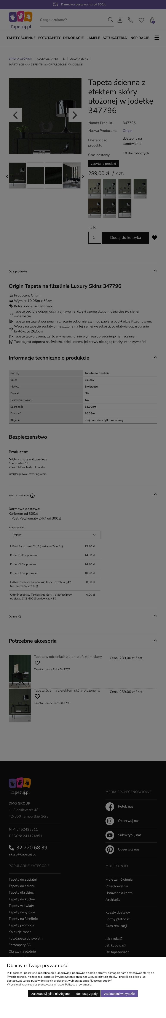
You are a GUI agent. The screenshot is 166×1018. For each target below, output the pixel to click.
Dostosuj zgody (87, 993)
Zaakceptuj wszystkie (119, 993)
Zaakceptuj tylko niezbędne (50, 993)
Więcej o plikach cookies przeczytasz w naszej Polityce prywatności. (49, 985)
